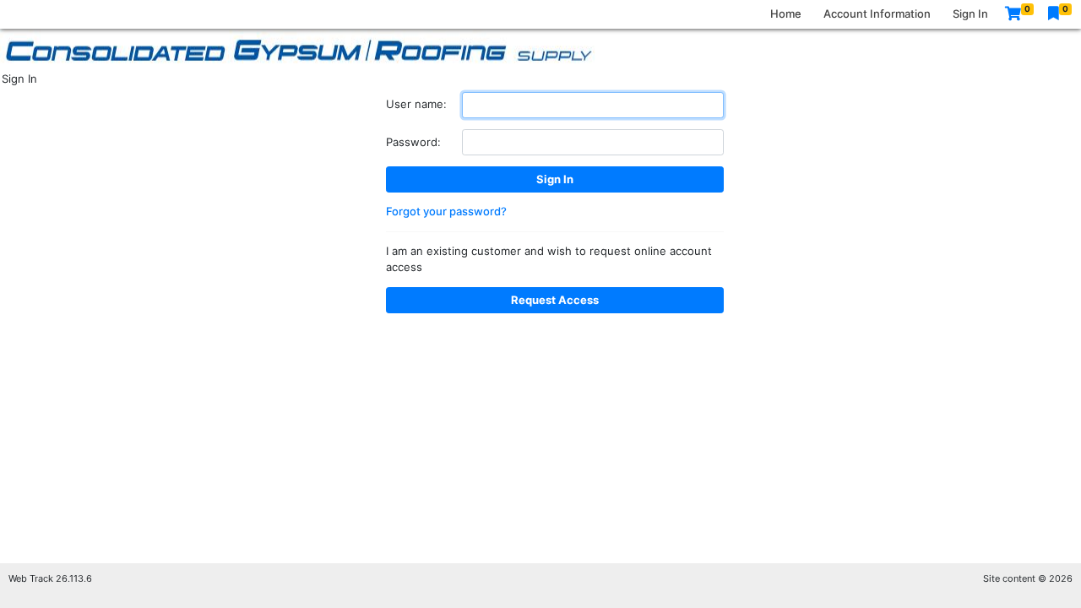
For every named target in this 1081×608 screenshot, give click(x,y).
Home (785, 13)
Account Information (877, 13)
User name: (416, 104)
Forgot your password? (446, 211)
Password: (413, 142)
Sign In (970, 13)
